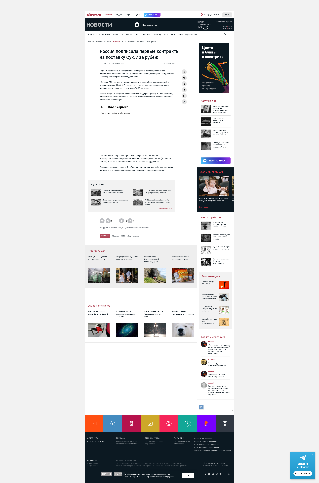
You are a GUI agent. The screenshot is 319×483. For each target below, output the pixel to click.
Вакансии (179, 438)
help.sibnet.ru (150, 443)
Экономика (104, 35)
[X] (184, 71)
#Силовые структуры (136, 42)
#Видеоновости (133, 236)
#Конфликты (152, 42)
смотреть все (165, 208)
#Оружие (116, 42)
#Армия (91, 42)
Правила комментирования (205, 441)
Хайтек (129, 35)
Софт (127, 14)
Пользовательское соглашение (207, 444)
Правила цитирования (203, 438)
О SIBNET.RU (93, 438)
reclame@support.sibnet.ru (126, 443)
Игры (166, 35)
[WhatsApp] (184, 95)
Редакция (92, 460)
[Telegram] (184, 89)
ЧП (122, 35)
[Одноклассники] (184, 83)
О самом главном (211, 172)
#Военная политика (103, 42)
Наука (138, 35)
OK (188, 476)
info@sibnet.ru (92, 466)
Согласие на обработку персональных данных (213, 450)
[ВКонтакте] (184, 77)
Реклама (120, 438)
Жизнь (116, 35)
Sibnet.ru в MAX (154, 15)
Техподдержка (152, 438)
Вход (227, 14)
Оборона (105, 236)
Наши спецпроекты (97, 441)
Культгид (157, 35)
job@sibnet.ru (179, 443)
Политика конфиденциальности (207, 447)
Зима (180, 35)
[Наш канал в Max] (155, 28)
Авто (173, 35)
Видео (119, 14)
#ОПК (124, 42)
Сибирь (146, 35)
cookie (167, 474)
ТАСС (122, 63)
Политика (92, 35)
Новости (108, 14)
